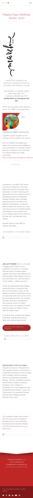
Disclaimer (25, 467)
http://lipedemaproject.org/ (16, 426)
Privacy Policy (18, 467)
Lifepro (7, 266)
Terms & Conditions (10, 467)
